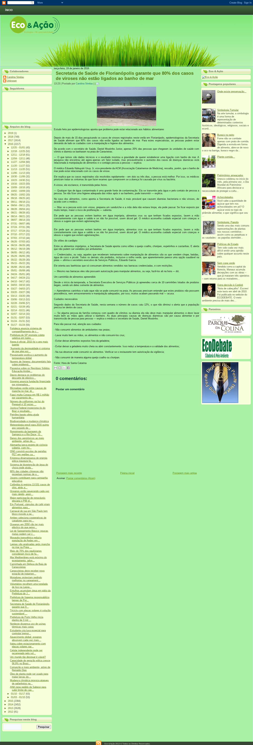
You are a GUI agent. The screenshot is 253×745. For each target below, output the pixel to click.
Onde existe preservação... (231, 91)
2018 (11, 136)
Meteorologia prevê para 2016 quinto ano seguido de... (29, 426)
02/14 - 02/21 (18, 310)
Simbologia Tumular (228, 110)
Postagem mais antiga (185, 473)
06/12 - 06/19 (18, 248)
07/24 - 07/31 (18, 227)
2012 (11, 711)
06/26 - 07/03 (18, 241)
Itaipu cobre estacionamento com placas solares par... (28, 645)
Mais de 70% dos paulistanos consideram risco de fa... (26, 552)
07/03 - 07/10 (18, 238)
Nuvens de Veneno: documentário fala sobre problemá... (30, 363)
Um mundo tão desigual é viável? (28, 657)
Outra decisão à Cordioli (230, 285)
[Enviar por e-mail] (55, 368)
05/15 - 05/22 (18, 263)
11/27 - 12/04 (18, 162)
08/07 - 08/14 (18, 219)
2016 (11, 144)
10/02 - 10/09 (18, 191)
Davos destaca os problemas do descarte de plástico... (27, 376)
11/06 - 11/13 (18, 173)
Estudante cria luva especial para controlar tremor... (28, 632)
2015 (11, 701)
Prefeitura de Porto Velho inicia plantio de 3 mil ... (26, 618)
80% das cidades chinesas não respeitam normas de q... (27, 473)
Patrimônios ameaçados (230, 175)
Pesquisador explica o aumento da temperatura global (28, 356)
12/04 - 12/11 (18, 158)
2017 (11, 140)
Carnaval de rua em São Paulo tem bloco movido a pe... (29, 512)
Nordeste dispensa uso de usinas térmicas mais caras (28, 625)
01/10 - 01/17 (18, 693)
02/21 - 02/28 (18, 306)
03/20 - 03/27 (18, 292)
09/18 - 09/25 (18, 198)
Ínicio (9, 10)
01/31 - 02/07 (18, 317)
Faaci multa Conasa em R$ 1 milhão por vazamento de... (29, 396)
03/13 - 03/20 (18, 296)
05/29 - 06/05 (18, 256)
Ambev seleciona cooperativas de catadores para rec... (28, 519)
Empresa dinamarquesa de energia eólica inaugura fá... (28, 459)
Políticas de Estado (227, 244)
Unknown (12, 80)
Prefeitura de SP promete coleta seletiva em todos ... (27, 336)
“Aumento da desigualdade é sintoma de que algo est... (30, 350)
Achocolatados (225, 197)
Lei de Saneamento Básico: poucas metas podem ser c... (29, 532)
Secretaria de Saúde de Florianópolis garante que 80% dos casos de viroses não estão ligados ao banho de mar (125, 76)
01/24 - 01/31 (18, 321)
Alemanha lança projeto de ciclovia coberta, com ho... (28, 446)
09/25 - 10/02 (18, 194)
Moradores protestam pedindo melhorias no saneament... (26, 579)
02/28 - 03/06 (18, 303)
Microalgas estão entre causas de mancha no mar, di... (28, 389)
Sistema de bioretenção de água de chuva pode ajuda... (29, 466)
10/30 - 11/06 (18, 176)
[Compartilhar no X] (64, 368)
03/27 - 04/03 (18, 288)
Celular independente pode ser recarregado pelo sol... (26, 652)
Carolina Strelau (15, 77)
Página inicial (127, 473)
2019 (11, 133)
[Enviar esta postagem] (98, 83)
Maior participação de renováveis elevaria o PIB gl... (27, 499)
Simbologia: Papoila (228, 222)
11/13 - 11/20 (18, 169)
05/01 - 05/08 (18, 270)
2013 (11, 708)
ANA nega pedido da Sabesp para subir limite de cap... (28, 688)
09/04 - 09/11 (18, 205)
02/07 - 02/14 (18, 314)
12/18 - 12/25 (18, 151)
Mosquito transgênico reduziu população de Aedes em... (25, 539)
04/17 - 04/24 (18, 277)
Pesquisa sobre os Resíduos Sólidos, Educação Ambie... (30, 370)
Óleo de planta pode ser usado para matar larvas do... (29, 675)
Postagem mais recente (69, 473)
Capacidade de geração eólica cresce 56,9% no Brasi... (30, 662)
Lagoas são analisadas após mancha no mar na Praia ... (30, 546)
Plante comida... (226, 156)
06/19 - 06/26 (18, 245)
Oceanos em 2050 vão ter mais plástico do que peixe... (27, 526)
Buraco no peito (225, 135)
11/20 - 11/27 (18, 165)
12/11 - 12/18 (18, 154)
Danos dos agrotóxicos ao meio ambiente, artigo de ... (27, 440)
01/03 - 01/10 (18, 697)
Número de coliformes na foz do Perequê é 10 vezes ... (27, 403)
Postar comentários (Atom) (80, 478)
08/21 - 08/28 (18, 212)
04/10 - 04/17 (18, 281)
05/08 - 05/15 (18, 267)
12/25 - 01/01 (18, 147)
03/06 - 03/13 (18, 299)
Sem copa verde (226, 263)
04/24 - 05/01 (18, 274)
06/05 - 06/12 (18, 252)
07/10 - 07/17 (18, 234)
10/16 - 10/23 (18, 183)
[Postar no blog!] (60, 368)
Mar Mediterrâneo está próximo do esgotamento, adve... (28, 559)
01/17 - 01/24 (18, 324)
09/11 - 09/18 (18, 201)
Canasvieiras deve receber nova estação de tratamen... (27, 572)
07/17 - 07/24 (18, 230)
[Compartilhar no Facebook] (68, 368)
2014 (11, 704)
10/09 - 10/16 (18, 187)
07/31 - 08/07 (18, 223)
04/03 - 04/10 (18, 285)
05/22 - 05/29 (18, 259)
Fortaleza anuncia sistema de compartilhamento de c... (26, 330)
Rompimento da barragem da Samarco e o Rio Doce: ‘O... (26, 433)
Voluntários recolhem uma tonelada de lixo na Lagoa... (29, 585)
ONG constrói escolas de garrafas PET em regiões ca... (28, 453)
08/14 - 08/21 (18, 216)
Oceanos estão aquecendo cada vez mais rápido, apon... (29, 493)
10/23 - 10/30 (18, 180)
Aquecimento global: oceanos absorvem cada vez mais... (26, 638)
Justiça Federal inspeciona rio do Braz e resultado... (27, 409)
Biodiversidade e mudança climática (29, 421)
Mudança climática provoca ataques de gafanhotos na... (29, 682)
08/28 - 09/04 (18, 209)
